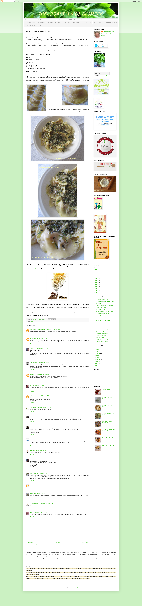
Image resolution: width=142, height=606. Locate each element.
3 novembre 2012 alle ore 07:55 (45, 362)
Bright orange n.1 (100, 331)
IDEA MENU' (41, 22)
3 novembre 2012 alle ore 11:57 (42, 395)
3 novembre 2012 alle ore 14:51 (44, 407)
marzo (97, 357)
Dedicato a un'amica (100, 319)
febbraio (98, 359)
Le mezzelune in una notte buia (103, 339)
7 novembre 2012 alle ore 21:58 (40, 512)
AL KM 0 (67, 22)
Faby (31, 473)
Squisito (32, 374)
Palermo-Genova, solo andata (102, 313)
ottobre (98, 343)
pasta (32, 321)
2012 (96, 292)
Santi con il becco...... (100, 337)
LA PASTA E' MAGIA (30, 25)
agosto (98, 347)
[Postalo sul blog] (51, 319)
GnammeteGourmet (34, 503)
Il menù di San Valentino (107, 389)
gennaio (98, 361)
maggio (98, 353)
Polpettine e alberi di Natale (102, 299)
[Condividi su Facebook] (54, 319)
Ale (31, 450)
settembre (98, 345)
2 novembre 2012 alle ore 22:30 (53, 329)
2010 (96, 365)
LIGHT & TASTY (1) (99, 22)
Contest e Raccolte (50, 19)
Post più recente (30, 542)
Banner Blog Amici (38, 19)
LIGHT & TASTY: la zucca (107, 437)
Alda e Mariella (33, 439)
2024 (96, 269)
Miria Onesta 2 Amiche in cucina (37, 329)
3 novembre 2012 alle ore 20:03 (41, 459)
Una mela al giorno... (30, 22)
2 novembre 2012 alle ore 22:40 (40, 338)
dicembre (98, 294)
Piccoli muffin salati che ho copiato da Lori (107, 422)
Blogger (77, 587)
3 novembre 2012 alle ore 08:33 (41, 374)
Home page (28, 19)
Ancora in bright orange (101, 317)
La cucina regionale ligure (81, 19)
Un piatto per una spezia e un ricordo (104, 315)
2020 (96, 277)
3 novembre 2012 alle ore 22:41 (44, 485)
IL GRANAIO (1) (76, 22)
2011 (96, 363)
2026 (96, 265)
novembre (98, 296)
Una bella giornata (100, 327)
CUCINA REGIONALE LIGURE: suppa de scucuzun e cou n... (105, 321)
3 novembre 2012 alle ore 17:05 (45, 416)
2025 (96, 267)
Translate (104, 75)
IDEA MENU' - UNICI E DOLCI (55, 22)
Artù (31, 512)
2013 (96, 290)
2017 (96, 282)
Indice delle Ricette (43, 25)
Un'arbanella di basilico (108, 31)
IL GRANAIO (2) (87, 22)
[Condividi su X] (52, 319)
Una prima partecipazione (102, 333)
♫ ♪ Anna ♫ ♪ (33, 348)
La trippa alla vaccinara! (101, 335)
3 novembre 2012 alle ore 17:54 (45, 439)
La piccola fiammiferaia (101, 297)
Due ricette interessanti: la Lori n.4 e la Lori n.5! (108, 430)
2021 (96, 275)
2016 (96, 284)
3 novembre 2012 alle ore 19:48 (39, 450)
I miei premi (61, 19)
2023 (96, 271)
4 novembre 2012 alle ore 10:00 (41, 493)
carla (31, 426)
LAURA (36, 269)
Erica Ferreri (33, 485)
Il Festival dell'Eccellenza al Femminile (104, 305)
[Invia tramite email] (49, 319)
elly (31, 385)
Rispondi (32, 333)
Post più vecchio (84, 542)
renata (31, 459)
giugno (98, 351)
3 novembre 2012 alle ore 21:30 (40, 473)
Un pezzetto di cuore (100, 309)
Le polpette (109, 19)
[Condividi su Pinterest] (55, 319)
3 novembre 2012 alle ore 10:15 (39, 385)
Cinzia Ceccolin (33, 362)
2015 (96, 286)
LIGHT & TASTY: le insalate (108, 445)
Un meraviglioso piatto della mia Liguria (105, 329)
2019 (96, 278)
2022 (96, 273)
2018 (96, 280)
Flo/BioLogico (33, 407)
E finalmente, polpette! (101, 307)
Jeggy (31, 493)
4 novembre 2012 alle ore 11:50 (47, 503)
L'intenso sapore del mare (97, 19)
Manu (31, 338)
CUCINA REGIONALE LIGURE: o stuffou (105, 301)
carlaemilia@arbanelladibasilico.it (84, 558)
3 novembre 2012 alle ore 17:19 (40, 426)
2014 (96, 288)
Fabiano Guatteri (34, 416)
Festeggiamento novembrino (102, 341)
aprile (97, 355)
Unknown (32, 395)
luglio (97, 349)
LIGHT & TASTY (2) (111, 22)
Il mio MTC (69, 19)
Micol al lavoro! (99, 324)
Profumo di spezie (100, 326)
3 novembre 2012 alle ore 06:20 (44, 348)
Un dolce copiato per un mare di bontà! (104, 311)
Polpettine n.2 (99, 303)
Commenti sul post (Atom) (36, 544)
